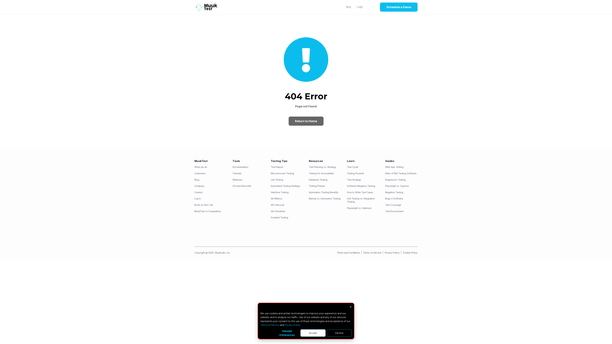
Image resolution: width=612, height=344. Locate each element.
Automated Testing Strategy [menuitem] (285, 186)
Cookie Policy (410, 252)
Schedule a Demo (398, 7)
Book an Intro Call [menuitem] (203, 205)
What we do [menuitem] (200, 167)
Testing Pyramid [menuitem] (355, 173)
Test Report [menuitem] (277, 167)
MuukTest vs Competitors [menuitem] (207, 211)
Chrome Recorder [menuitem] (242, 186)
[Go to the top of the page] (605, 335)
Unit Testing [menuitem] (277, 179)
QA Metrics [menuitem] (276, 198)
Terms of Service (372, 252)
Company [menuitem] (199, 186)
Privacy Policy (392, 252)
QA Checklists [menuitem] (278, 211)
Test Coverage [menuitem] (393, 205)
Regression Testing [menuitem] (395, 179)
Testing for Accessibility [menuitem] (321, 173)
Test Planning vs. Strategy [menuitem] (322, 167)
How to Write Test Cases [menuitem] (360, 192)
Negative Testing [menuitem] (394, 192)
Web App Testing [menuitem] (394, 167)
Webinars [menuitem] (237, 179)
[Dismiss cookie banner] (351, 307)
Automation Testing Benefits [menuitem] (323, 192)
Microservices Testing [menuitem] (282, 173)
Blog (348, 6)
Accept (313, 333)
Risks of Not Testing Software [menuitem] (400, 173)
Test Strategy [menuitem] (354, 179)
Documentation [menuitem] (240, 167)
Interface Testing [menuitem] (280, 192)
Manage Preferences (287, 333)
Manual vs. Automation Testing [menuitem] (325, 198)
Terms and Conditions (348, 252)
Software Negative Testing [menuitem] (361, 186)
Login (360, 6)
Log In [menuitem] (197, 198)
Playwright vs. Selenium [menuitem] (359, 208)
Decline (339, 333)
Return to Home (306, 121)
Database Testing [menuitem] (318, 179)
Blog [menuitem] (196, 179)
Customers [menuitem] (200, 173)
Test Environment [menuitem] (394, 211)
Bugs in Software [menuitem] (394, 198)
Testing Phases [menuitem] (317, 186)
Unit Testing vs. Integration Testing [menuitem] (361, 200)
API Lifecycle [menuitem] (277, 205)
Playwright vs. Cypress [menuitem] (397, 186)
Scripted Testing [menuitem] (279, 217)
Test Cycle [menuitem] (352, 167)
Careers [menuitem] (198, 192)
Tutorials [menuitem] (237, 173)
